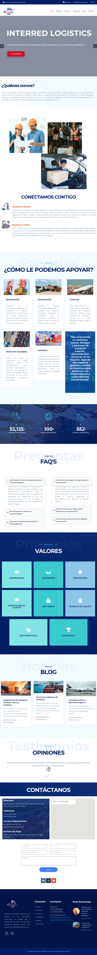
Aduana (67, 2)
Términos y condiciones (80, 2)
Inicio (52, 11)
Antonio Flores (11, 720)
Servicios (67, 11)
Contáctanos (17, 54)
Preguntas (76, 11)
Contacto (91, 11)
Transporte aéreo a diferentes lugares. (77, 701)
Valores (38, 920)
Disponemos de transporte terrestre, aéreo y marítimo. (15, 702)
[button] (3, 767)
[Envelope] (53, 880)
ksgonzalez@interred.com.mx (61, 920)
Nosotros (59, 11)
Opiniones (39, 924)
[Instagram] (48, 880)
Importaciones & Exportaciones (15, 2)
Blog (84, 11)
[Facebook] (43, 880)
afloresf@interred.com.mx (60, 917)
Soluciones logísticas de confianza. (47, 698)
